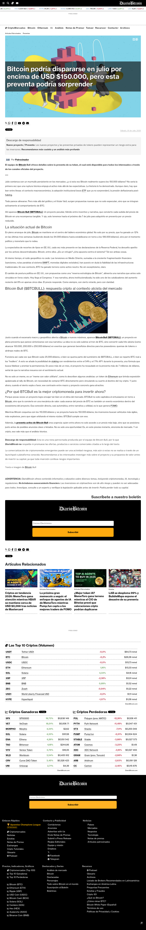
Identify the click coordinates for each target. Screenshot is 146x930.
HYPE (10, 9)
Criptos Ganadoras (23, 712)
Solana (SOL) (16, 901)
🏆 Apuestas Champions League (24, 825)
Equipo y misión (55, 845)
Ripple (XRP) (15, 891)
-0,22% (108, 9)
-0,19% (130, 9)
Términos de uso (95, 908)
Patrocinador (22, 159)
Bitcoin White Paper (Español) (101, 904)
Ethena (22, 739)
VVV (8, 750)
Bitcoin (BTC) (16, 884)
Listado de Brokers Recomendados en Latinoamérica (113, 880)
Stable (87, 739)
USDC (9, 662)
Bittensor (24, 744)
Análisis (59, 27)
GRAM (77, 755)
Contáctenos (54, 824)
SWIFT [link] (45, 262)
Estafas (111, 589)
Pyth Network (91, 723)
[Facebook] (13, 123)
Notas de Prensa (75, 27)
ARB (76, 760)
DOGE (31, 9)
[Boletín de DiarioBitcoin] (28, 123)
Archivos (125, 27)
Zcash (24, 688)
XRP (8, 678)
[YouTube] (20, 123)
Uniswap (23, 765)
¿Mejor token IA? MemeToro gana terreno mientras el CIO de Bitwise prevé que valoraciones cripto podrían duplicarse (89, 601)
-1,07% (21, 9)
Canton (88, 765)
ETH (8, 667)
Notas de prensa (96, 838)
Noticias (11, 835)
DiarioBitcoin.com (131, 704)
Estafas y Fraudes (96, 891)
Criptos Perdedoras (91, 712)
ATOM (77, 744)
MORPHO (11, 728)
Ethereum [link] (113, 376)
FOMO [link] (114, 405)
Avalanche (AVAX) (18, 912)
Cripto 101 (92, 894)
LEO (98, 9)
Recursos (100, 27)
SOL (8, 673)
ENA (8, 739)
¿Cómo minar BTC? (96, 901)
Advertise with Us (56, 831)
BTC (8, 657)
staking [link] (55, 361)
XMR (118, 9)
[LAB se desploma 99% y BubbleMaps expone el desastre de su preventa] (125, 578)
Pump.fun (89, 734)
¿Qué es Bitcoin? (95, 897)
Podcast (13, 855)
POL (76, 718)
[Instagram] (16, 123)
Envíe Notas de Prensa (59, 835)
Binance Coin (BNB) (19, 915)
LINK (78, 9)
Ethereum (43, 27)
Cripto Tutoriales (15, 849)
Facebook (55, 855)
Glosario (11, 852)
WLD (8, 755)
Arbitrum (88, 760)
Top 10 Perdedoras (18, 877)
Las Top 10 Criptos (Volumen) (31, 645)
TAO (8, 744)
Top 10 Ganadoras (18, 873)
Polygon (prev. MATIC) (95, 718)
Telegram (54, 859)
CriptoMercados (16, 27)
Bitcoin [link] (22, 164)
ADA (140, 9)
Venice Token (26, 750)
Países (91, 824)
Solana (25, 673)
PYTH (77, 723)
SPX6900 (24, 718)
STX (76, 728)
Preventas (26, 33)
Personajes (52, 880)
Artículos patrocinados (13, 33)
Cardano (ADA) (16, 905)
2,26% (88, 9)
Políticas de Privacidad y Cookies (103, 911)
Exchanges (12, 845)
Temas (89, 27)
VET (8, 723)
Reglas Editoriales (56, 841)
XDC (76, 750)
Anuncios (52, 828)
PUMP (77, 734)
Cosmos (88, 744)
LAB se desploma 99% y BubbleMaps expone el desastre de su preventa (124, 596)
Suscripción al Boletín (57, 887)
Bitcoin (31, 27)
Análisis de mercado (57, 870)
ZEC (56, 9)
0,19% (47, 9)
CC (75, 765)
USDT (9, 651)
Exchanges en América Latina (101, 884)
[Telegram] (24, 123)
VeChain (23, 723)
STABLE (78, 739)
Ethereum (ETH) (17, 887)
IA (51, 27)
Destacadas (53, 877)
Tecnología (93, 835)
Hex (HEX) (14, 908)
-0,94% (68, 9)
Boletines (51, 891)
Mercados (92, 828)
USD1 (8, 694)
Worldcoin (24, 755)
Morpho (23, 728)
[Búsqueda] (9, 3)
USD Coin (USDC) (18, 894)
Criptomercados (17, 831)
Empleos (52, 848)
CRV (8, 760)
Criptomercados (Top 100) (22, 870)
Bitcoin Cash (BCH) (19, 898)
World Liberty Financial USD (35, 694)
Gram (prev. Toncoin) (94, 755)
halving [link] (8, 195)
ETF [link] (84, 190)
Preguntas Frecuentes (98, 887)
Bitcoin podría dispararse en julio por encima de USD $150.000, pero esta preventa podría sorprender (64, 76)
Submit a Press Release (59, 838)
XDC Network (91, 750)
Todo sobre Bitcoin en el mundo (62, 884)
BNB (8, 683)
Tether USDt (28, 651)
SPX (8, 718)
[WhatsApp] (10, 123)
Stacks (87, 728)
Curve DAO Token (28, 760)
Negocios (92, 831)
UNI (8, 765)
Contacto (113, 27)
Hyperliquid (27, 699)
